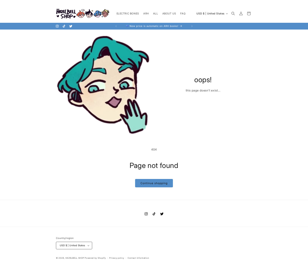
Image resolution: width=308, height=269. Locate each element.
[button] (233, 13)
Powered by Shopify (95, 258)
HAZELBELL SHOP (74, 258)
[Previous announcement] (116, 26)
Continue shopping (154, 183)
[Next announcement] (192, 26)
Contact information (138, 258)
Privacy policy (116, 258)
